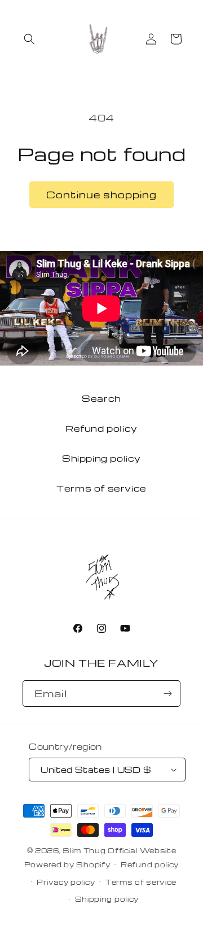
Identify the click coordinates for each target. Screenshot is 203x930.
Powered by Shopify (67, 864)
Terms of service (101, 488)
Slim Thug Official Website (119, 850)
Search (101, 398)
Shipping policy (101, 458)
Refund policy (101, 428)
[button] (29, 39)
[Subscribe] (167, 693)
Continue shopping (101, 195)
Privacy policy (66, 881)
